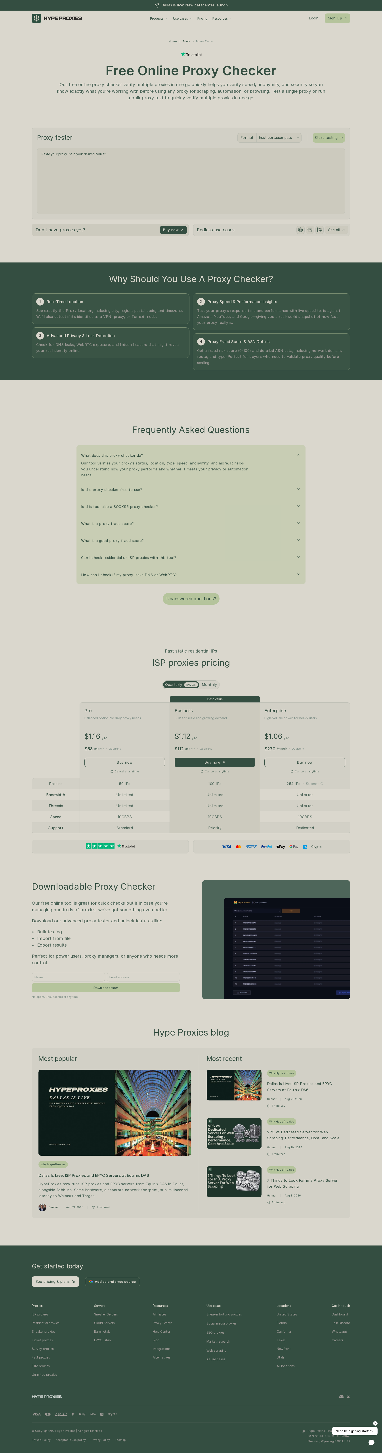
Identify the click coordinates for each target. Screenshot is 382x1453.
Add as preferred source (115, 1281)
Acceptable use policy (71, 1440)
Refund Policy (41, 1440)
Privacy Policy (100, 1440)
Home (173, 41)
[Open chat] (371, 1442)
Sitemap (120, 1440)
